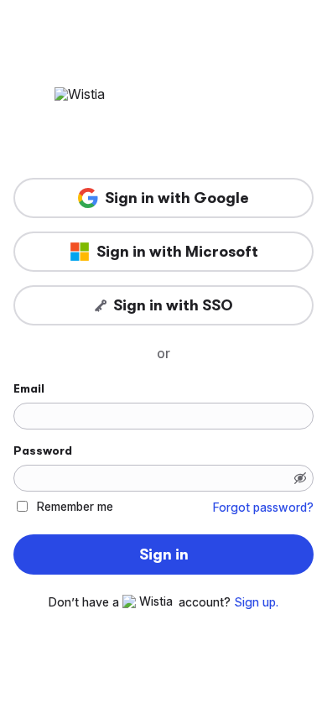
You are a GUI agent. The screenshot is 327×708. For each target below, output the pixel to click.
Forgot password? (263, 507)
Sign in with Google (177, 198)
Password (42, 450)
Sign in (164, 554)
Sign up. (256, 602)
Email (28, 388)
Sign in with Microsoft (177, 251)
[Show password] (300, 478)
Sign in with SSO (173, 305)
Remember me (75, 506)
